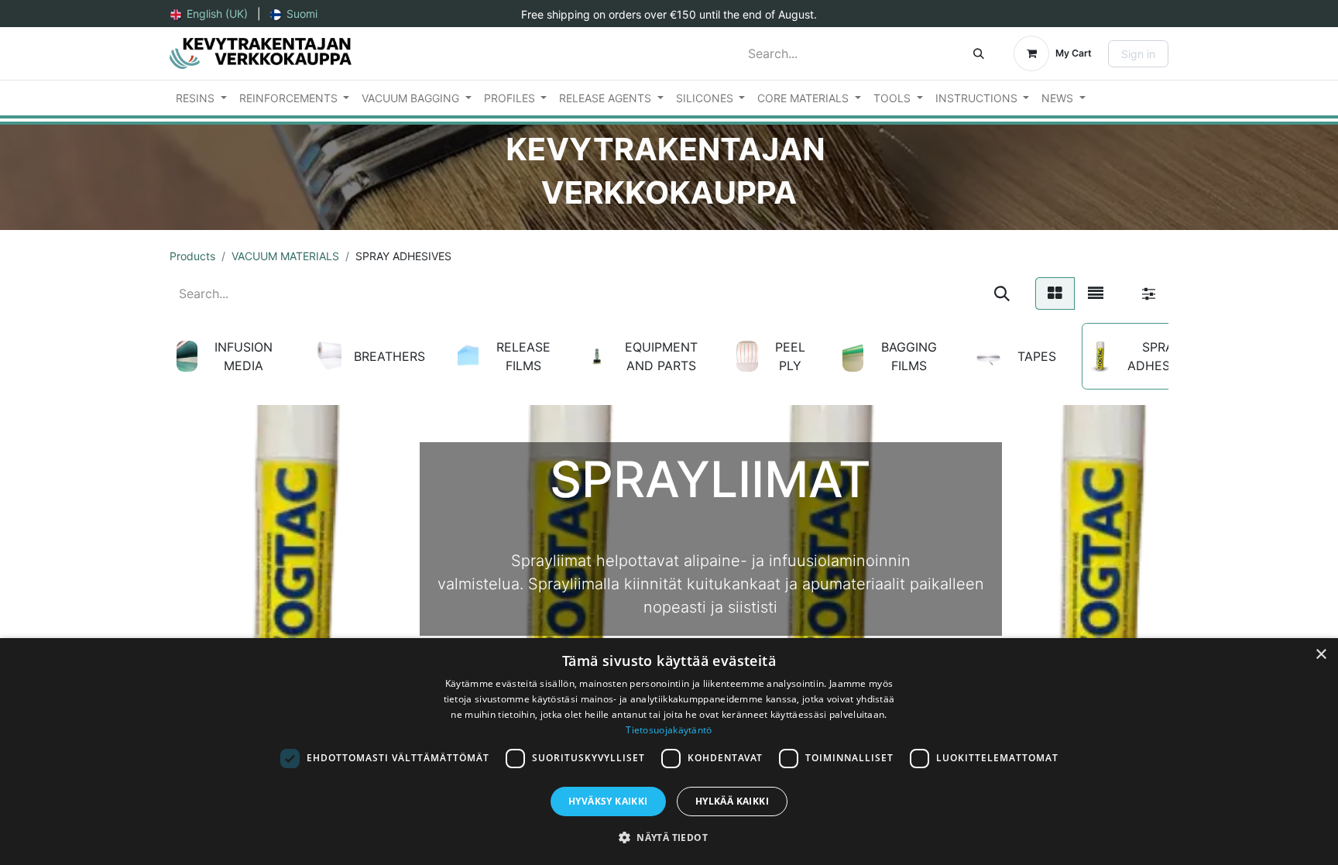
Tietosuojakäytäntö (669, 729)
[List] (1096, 293)
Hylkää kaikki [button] (732, 801)
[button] (669, 837)
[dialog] (669, 751)
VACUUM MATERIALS (285, 256)
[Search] (978, 53)
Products (192, 256)
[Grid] (1055, 293)
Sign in (1138, 53)
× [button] (1320, 655)
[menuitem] (209, 13)
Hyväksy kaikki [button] (608, 801)
